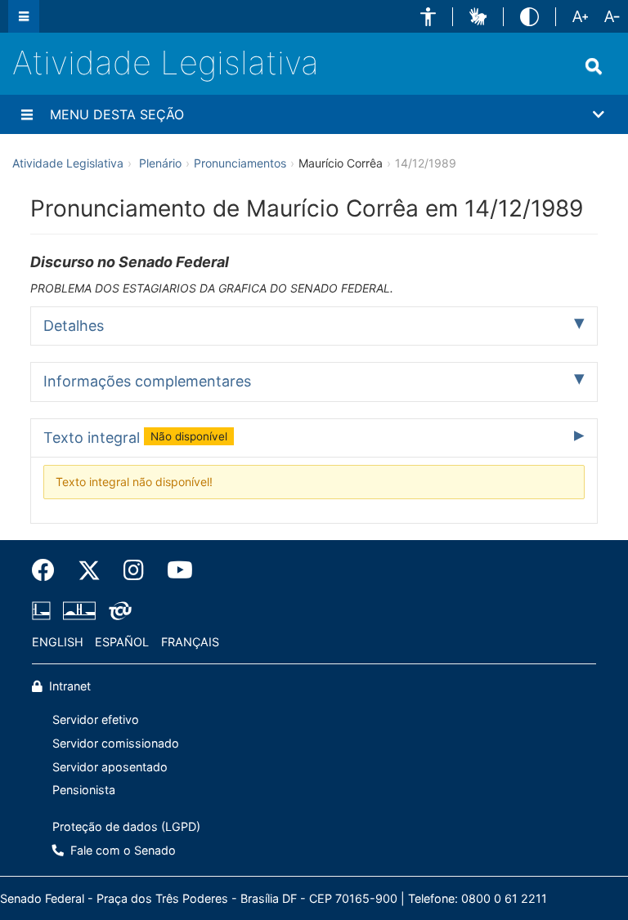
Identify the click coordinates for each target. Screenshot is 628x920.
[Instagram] (133, 570)
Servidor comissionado (115, 743)
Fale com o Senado (121, 850)
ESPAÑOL (122, 642)
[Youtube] (174, 570)
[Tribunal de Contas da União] (117, 610)
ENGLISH (57, 642)
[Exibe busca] (594, 66)
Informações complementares (147, 381)
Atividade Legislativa (165, 62)
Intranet (68, 686)
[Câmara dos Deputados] (44, 610)
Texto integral (135, 437)
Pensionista (83, 790)
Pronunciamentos (240, 163)
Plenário (160, 163)
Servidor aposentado (110, 767)
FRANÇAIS (190, 642)
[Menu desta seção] (27, 114)
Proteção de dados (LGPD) (126, 826)
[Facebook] (49, 570)
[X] (89, 570)
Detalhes (73, 325)
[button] (428, 16)
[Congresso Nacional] (79, 610)
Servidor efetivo (95, 719)
